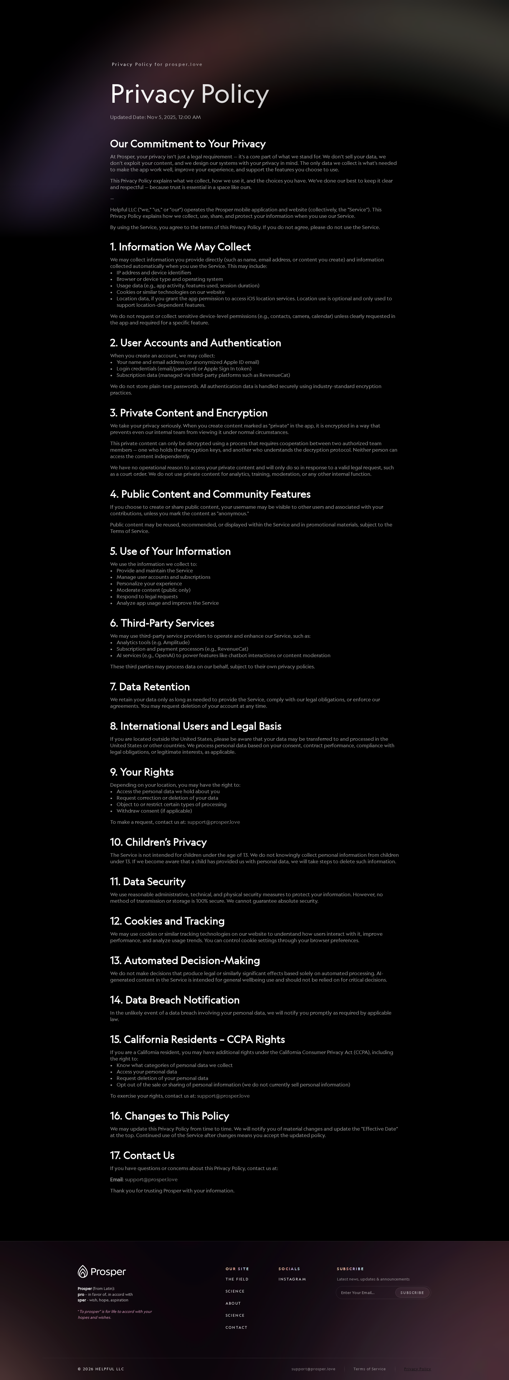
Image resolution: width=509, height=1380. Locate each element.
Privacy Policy (417, 1368)
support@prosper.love (213, 822)
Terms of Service (369, 1368)
